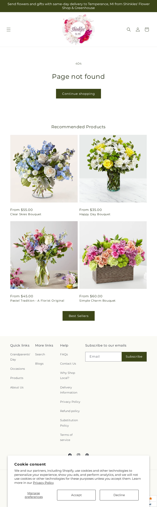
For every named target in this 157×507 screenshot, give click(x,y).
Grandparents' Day (20, 356)
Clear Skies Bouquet (25, 214)
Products (16, 378)
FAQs (64, 354)
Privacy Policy (43, 483)
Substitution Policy (69, 422)
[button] (8, 29)
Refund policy (70, 411)
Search (40, 354)
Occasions (17, 369)
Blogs (39, 363)
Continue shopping (78, 94)
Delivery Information (68, 390)
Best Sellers (79, 316)
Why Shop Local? (67, 375)
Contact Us (68, 363)
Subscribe (134, 356)
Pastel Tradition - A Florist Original (37, 300)
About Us (17, 387)
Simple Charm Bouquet (97, 300)
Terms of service (66, 437)
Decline (119, 495)
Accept (76, 495)
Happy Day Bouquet (94, 214)
